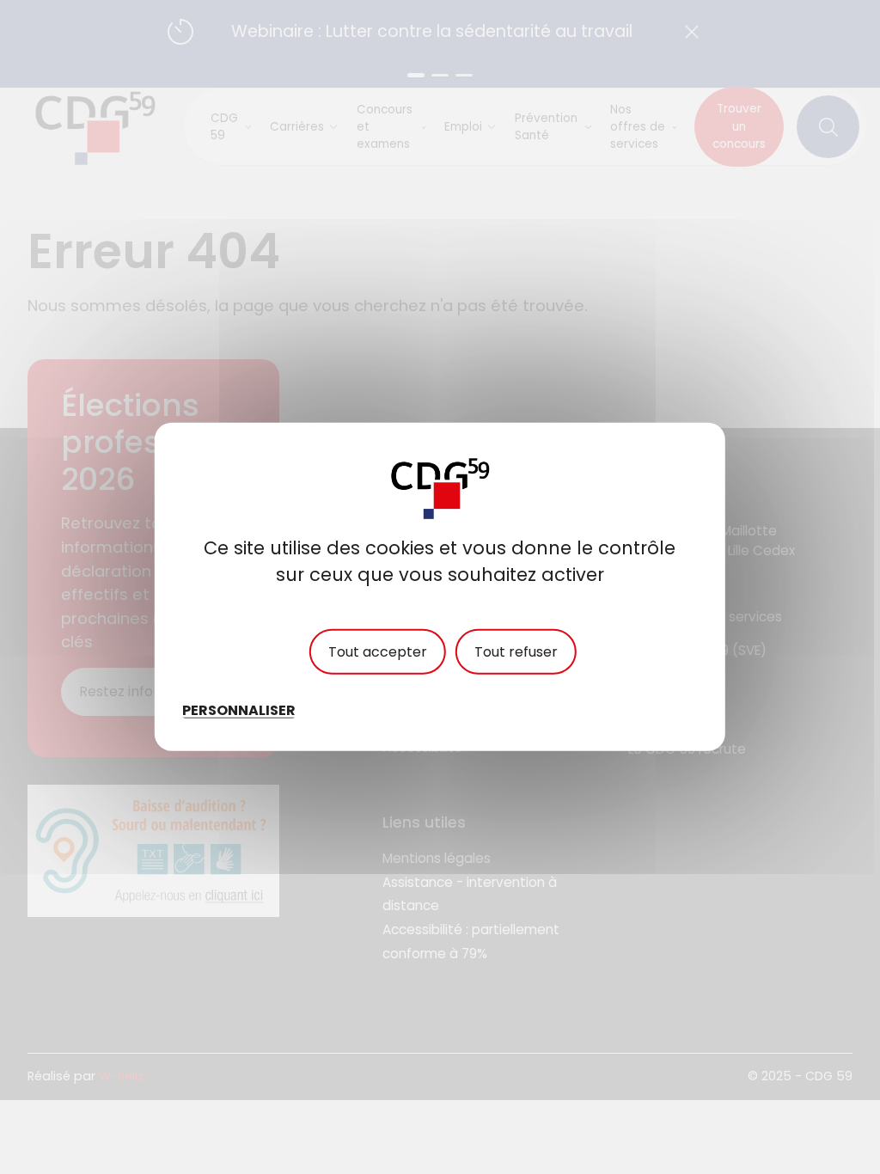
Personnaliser (239, 710)
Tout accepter (377, 652)
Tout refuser (516, 652)
